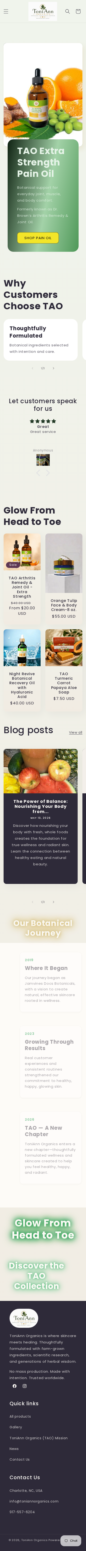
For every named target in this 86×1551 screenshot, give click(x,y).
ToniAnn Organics (34, 1540)
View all (75, 732)
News (14, 1448)
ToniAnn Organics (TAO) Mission (39, 1438)
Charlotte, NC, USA (26, 1490)
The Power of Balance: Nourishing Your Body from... (40, 806)
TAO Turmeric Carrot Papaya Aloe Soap (64, 683)
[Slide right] (53, 368)
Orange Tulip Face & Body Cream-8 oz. (64, 605)
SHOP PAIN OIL (38, 237)
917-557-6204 (22, 1512)
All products (20, 1416)
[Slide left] (32, 368)
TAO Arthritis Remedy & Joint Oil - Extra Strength (22, 587)
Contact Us (20, 1459)
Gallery (16, 1427)
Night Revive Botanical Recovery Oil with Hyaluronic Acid (22, 685)
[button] (6, 11)
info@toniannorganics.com (34, 1501)
